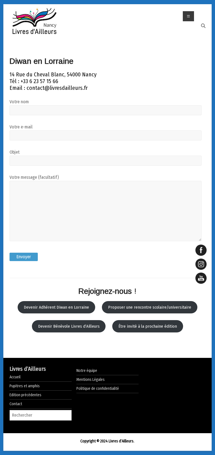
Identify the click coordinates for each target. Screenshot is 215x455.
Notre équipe (86, 370)
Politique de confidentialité (97, 388)
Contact (16, 404)
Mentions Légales (90, 379)
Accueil (15, 377)
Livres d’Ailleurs (28, 368)
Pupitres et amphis (25, 386)
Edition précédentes (25, 395)
